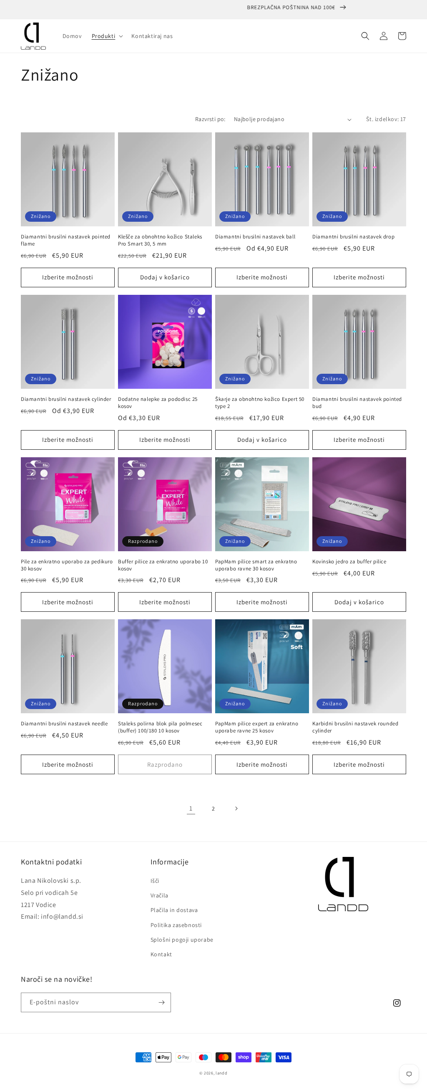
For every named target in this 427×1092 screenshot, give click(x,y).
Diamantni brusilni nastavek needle (64, 723)
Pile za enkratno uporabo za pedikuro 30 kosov (67, 565)
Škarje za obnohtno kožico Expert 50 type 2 (259, 403)
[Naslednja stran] (236, 808)
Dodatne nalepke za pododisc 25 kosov (158, 403)
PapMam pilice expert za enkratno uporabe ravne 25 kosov (256, 727)
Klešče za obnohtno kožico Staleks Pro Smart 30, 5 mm (160, 240)
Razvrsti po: (210, 119)
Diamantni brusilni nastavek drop (353, 236)
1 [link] (191, 808)
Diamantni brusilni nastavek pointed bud (357, 403)
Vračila (159, 895)
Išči (155, 880)
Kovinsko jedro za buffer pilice (349, 561)
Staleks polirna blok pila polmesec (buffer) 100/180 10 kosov (160, 727)
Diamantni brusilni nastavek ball (255, 236)
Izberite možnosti (67, 277)
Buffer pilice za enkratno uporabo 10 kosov (163, 565)
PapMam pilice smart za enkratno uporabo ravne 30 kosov (256, 565)
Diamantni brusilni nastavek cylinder (66, 399)
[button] (107, 36)
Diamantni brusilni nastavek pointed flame (66, 240)
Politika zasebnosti (176, 925)
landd (222, 1073)
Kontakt (161, 954)
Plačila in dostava (174, 910)
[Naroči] (161, 1002)
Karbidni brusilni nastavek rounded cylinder (355, 727)
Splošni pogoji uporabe (182, 939)
